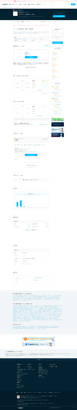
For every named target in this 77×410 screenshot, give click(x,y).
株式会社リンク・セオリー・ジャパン (18, 316)
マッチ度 (18, 21)
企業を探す (6, 7)
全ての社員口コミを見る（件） (31, 165)
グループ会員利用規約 (50, 392)
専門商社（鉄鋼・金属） (25, 327)
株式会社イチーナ (37, 305)
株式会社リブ (32, 305)
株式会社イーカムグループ (26, 305)
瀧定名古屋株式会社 (15, 311)
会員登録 (73, 4)
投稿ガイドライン (19, 372)
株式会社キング (15, 319)
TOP (13, 21)
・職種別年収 (16, 40)
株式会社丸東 (33, 317)
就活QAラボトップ (19, 379)
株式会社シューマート (45, 318)
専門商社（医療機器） (16, 328)
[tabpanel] (31, 149)
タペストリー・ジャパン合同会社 (52, 295)
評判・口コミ (55, 89)
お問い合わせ (29, 366)
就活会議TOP (2, 7)
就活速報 (29, 4)
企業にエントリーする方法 (31, 369)
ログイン (68, 4)
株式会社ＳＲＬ (61, 319)
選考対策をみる (60, 90)
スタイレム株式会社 (55, 319)
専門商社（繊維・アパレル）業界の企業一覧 (12, 7)
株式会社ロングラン (49, 310)
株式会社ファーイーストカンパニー (43, 316)
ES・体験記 (24, 4)
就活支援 (20, 4)
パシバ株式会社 (30, 311)
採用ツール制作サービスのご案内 (42, 372)
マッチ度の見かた (46, 45)
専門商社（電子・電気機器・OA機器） (42, 327)
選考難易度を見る (31, 57)
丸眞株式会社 (40, 311)
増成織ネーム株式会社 (26, 318)
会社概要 (21, 392)
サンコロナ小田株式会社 (33, 318)
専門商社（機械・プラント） (32, 327)
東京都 (34, 16)
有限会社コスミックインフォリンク (17, 300)
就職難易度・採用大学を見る (43, 124)
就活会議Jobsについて (20, 375)
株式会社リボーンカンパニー (31, 319)
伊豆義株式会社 (15, 318)
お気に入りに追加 (59, 13)
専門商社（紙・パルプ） (49, 326)
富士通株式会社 (56, 98)
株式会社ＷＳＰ (61, 309)
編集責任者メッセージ (20, 387)
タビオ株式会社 (35, 311)
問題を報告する (16, 159)
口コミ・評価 (43, 21)
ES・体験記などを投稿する (59, 16)
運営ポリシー (17, 392)
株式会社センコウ (20, 318)
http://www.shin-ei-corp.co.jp (24, 17)
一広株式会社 (20, 305)
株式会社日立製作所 (57, 92)
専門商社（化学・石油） (56, 326)
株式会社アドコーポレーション (33, 310)
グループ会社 (45, 392)
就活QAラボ (33, 4)
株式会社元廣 (46, 299)
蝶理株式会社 (59, 295)
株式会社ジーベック (56, 317)
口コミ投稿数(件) (27, 14)
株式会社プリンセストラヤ (27, 316)
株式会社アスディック (16, 309)
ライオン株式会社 (56, 86)
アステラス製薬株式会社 (57, 104)
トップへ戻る (38, 359)
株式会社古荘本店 (43, 319)
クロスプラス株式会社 (16, 299)
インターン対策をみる (56, 90)
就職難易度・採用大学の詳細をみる (31, 67)
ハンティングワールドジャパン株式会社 (25, 299)
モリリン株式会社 (55, 309)
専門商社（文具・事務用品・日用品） (25, 328)
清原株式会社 (21, 295)
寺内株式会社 (45, 309)
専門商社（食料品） (19, 326)
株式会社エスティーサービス (44, 317)
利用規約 (25, 392)
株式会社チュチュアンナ (52, 299)
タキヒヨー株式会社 (15, 295)
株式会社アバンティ (56, 318)
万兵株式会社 (44, 310)
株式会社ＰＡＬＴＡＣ (26, 295)
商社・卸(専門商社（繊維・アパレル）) (26, 16)
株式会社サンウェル (25, 310)
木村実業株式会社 (50, 309)
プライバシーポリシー (29, 392)
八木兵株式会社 (20, 310)
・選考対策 (32, 40)
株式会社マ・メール (41, 299)
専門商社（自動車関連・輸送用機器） (53, 327)
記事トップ (18, 384)
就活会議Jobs (39, 4)
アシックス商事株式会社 (44, 305)
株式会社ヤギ (44, 311)
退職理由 (16, 139)
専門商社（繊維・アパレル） (33, 326)
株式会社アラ (58, 299)
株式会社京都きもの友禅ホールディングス (35, 295)
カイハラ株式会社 (15, 305)
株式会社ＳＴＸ (51, 317)
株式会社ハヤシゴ (25, 300)
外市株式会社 (39, 310)
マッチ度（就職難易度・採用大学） (38, 277)
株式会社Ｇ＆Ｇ (40, 318)
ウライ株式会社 (60, 311)
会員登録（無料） (57, 42)
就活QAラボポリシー (40, 392)
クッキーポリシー (35, 392)
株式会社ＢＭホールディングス (23, 311)
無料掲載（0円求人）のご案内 (42, 369)
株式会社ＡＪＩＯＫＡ (49, 319)
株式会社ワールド (50, 305)
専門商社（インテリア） (26, 326)
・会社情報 (24, 40)
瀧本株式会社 (15, 312)
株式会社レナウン (44, 295)
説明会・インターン (15, 4)
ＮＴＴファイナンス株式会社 (58, 110)
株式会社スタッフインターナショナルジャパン (45, 312)
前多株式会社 (55, 311)
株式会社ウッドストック (55, 312)
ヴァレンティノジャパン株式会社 (22, 319)
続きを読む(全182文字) (33, 151)
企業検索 (10, 4)
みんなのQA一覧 (19, 380)
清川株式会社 (21, 309)
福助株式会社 (38, 317)
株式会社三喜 (51, 318)
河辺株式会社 (38, 319)
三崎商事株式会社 (26, 309)
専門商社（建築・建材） (41, 326)
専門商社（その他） (44, 328)
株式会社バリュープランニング (58, 305)
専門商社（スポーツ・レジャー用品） (35, 328)
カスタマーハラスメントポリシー (57, 392)
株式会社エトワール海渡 (34, 299)
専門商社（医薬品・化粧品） (17, 327)
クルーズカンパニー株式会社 (56, 310)
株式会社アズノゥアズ (28, 317)
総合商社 (14, 326)
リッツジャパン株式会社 (39, 309)
